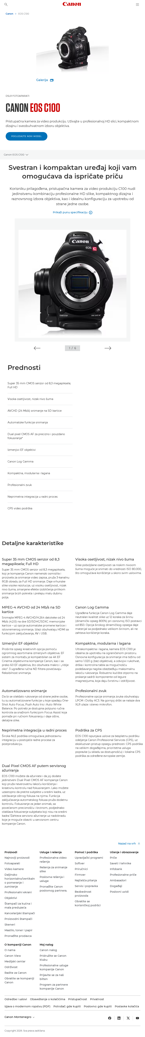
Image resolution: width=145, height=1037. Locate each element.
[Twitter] (128, 1018)
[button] (37, 348)
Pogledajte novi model (26, 136)
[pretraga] (6, 5)
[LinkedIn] (118, 1018)
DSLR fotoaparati (17, 95)
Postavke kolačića (127, 1006)
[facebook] (109, 1018)
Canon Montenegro (18, 1017)
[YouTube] (137, 1018)
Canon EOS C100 (14, 154)
